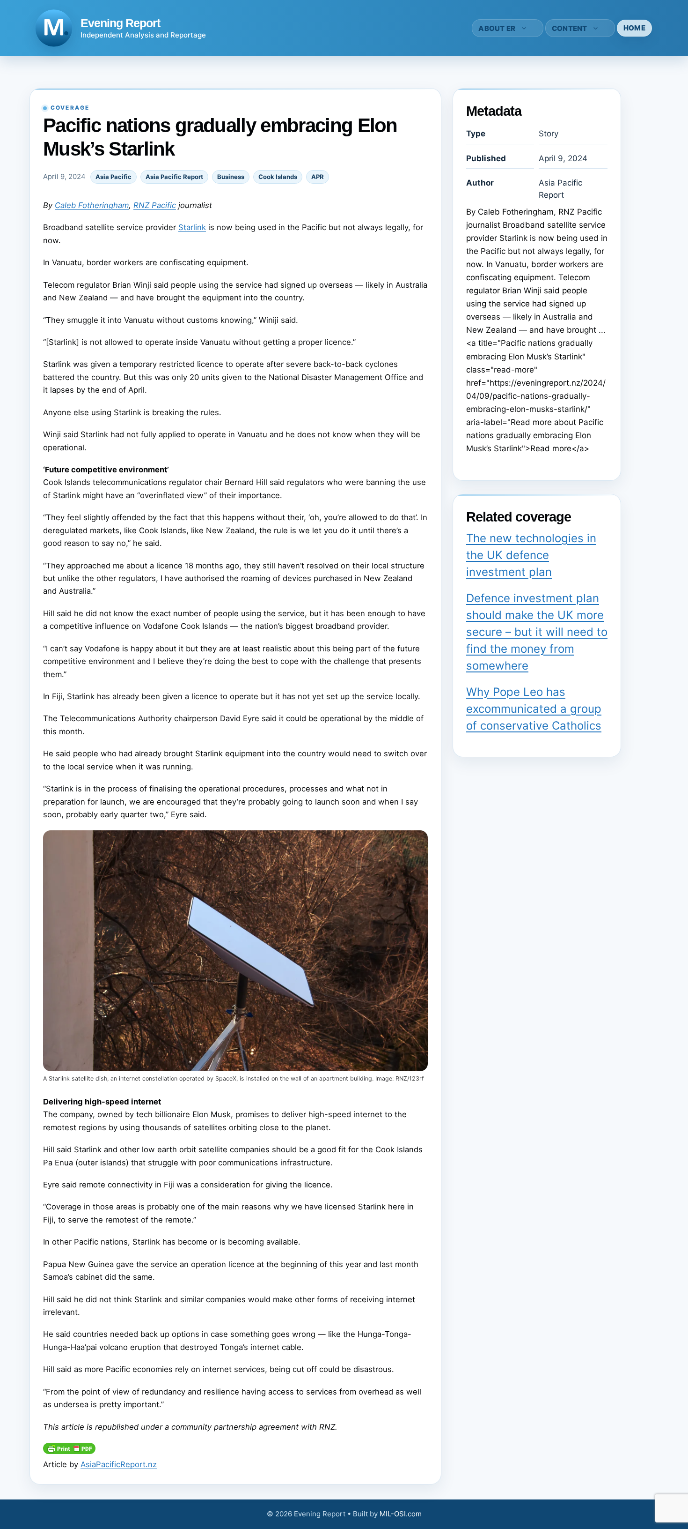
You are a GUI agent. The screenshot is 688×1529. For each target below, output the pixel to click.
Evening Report (120, 23)
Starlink (192, 227)
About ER (496, 28)
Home (634, 27)
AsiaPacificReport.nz (119, 1464)
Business (230, 176)
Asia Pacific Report (174, 176)
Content (569, 28)
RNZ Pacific (154, 205)
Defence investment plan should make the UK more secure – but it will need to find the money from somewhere (536, 631)
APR (317, 176)
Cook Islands (277, 176)
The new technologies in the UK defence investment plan (531, 555)
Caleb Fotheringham (92, 205)
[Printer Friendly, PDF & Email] (69, 1451)
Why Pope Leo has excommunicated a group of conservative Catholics (533, 708)
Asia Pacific (113, 176)
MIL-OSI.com (401, 1513)
